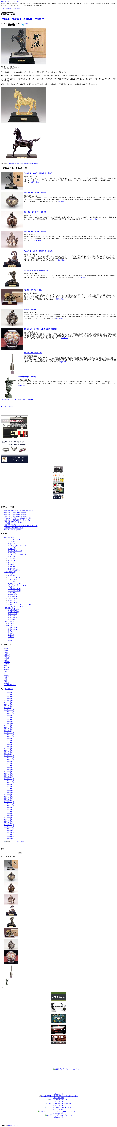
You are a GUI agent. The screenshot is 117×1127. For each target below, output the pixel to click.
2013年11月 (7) (9, 758)
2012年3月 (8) (8, 796)
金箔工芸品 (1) (12, 614)
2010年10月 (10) (9, 828)
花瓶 (5, 671)
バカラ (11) (11, 587)
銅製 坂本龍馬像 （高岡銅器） (28, 377)
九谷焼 (6, 683)
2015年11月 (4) (9, 711)
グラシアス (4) (12, 579)
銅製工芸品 (17, 8)
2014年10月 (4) (9, 736)
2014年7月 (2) (8, 742)
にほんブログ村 (58, 1094)
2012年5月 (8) (8, 792)
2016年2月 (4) (8, 706)
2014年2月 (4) (8, 752)
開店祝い (7, 667)
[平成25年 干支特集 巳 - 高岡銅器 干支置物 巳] (11, 915)
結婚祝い (7, 648)
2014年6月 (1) (8, 744)
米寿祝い (7, 654)
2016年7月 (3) (8, 696)
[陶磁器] (58, 1022)
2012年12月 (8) (9, 779)
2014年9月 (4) (8, 738)
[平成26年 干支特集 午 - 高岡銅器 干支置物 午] (22, 25)
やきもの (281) (9, 537)
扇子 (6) (10, 631)
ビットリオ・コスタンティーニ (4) (19, 604)
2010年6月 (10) (9, 836)
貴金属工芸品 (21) (10, 608)
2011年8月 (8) (8, 809)
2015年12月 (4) (9, 710)
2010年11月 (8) (9, 827)
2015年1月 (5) (8, 731)
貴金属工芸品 (9, 8)
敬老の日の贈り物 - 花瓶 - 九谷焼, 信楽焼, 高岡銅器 (40, 329)
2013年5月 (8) (8, 769)
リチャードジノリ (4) (15, 551)
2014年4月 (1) (8, 748)
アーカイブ (23, 399)
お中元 (6, 677)
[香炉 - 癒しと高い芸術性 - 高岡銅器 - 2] (11, 892)
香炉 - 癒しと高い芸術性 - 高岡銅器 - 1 (36, 231)
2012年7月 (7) (8, 788)
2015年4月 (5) (8, 725)
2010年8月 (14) (9, 832)
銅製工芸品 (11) (13, 617)
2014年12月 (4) (9, 733)
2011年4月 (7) (8, 817)
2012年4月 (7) (8, 794)
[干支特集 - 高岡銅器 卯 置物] (11, 938)
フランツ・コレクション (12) (17, 545)
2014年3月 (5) (8, 750)
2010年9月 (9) (8, 830)
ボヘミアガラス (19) (14, 591)
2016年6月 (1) (8, 698)
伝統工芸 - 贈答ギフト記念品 (10, 1)
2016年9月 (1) (8, 692)
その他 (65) (8, 625)
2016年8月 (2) (8, 694)
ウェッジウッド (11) (14, 539)
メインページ (14, 399)
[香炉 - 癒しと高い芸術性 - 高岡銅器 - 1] (11, 904)
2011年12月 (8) (9, 802)
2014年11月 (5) (9, 735)
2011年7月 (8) (8, 811)
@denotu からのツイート (9, 406)
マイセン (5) (12, 549)
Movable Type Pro (13, 1125)
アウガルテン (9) (13, 566)
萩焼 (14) (11, 564)
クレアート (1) (12, 602)
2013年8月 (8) (8, 763)
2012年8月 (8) (8, 786)
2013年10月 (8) (9, 759)
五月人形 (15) (12, 629)
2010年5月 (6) (8, 838)
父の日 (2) (11, 635)
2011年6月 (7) (8, 813)
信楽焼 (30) (11, 558)
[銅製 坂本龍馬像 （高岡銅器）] (6, 984)
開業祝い (7, 669)
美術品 (6, 675)
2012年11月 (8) (9, 781)
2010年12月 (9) (9, 825)
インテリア (8, 673)
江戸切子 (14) (12, 596)
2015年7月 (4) (8, 719)
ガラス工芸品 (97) (10, 572)
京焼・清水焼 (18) (14, 570)
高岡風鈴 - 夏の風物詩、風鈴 (33, 353)
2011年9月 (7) (8, 807)
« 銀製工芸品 (5, 399)
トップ (2, 8)
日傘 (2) (10, 633)
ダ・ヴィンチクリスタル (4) (17, 585)
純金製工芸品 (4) (13, 612)
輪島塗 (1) (11, 623)
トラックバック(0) (26, 23)
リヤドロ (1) (12, 553)
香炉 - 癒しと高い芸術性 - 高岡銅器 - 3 (36, 192)
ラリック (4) (12, 592)
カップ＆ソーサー (10, 685)
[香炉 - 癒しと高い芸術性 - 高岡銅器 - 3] (11, 881)
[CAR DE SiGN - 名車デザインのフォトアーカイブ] (58, 1033)
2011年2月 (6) (8, 821)
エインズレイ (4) (13, 541)
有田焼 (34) (11, 560)
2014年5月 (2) (8, 746)
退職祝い (7, 652)
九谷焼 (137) (12, 556)
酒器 (5, 679)
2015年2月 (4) (8, 729)
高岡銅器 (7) (12, 619)
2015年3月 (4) (8, 727)
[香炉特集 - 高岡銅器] (11, 949)
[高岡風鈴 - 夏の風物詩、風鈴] (11, 977)
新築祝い (7, 650)
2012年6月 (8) (8, 790)
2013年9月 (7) (8, 761)
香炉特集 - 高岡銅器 (30, 309)
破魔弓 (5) (11, 637)
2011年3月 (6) (8, 819)
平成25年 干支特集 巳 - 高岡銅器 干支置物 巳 (38, 251)
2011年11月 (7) (9, 804)
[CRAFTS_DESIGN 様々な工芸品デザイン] (58, 1001)
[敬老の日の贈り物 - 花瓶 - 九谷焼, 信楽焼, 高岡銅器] (11, 963)
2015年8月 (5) (8, 717)
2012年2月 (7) (8, 798)
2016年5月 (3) (8, 700)
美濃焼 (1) (11, 562)
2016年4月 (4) (8, 702)
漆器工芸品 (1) (9, 621)
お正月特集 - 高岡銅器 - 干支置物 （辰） (37, 270)
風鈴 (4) (10, 640)
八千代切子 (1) (12, 594)
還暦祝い (7, 656)
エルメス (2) (12, 568)
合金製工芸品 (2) (13, 610)
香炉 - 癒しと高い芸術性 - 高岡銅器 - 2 (36, 212)
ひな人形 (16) (12, 627)
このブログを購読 (18, 841)
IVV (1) (10, 574)
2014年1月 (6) (8, 754)
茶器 (5, 681)
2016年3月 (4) (8, 704)
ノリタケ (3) (12, 543)
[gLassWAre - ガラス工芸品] (58, 1011)
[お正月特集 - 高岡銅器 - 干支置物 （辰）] (11, 926)
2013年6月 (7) (8, 767)
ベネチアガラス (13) (14, 589)
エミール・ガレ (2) (14, 577)
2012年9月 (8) (8, 784)
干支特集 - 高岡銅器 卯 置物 (33, 290)
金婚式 (6, 658)
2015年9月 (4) (8, 715)
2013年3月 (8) (8, 773)
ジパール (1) (12, 581)
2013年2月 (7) (8, 775)
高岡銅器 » (31, 399)
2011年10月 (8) (9, 805)
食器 (5, 660)
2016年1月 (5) (8, 708)
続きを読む (35, 182)
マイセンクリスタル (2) (15, 606)
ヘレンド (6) (12, 547)
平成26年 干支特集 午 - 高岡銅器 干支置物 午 (22, 19)
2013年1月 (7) (8, 777)
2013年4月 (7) (8, 771)
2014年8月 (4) (8, 740)
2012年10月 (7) (9, 782)
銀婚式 (6, 665)
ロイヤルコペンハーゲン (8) (17, 554)
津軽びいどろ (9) (13, 598)
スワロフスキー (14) (14, 583)
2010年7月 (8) (8, 834)
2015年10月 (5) (9, 713)
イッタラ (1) (12, 575)
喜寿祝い (7, 664)
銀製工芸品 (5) (12, 616)
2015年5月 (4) (8, 723)
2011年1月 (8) (8, 823)
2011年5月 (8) (8, 815)
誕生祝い (7, 662)
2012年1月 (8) (8, 800)
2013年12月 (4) (9, 756)
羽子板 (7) (11, 639)
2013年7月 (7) (8, 765)
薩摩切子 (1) (12, 600)
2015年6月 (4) (8, 721)
